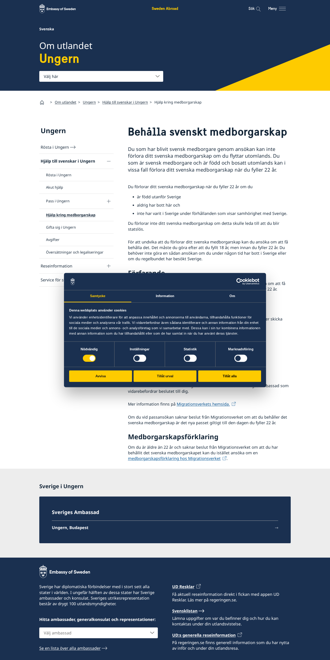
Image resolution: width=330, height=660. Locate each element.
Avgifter (52, 239)
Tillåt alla (230, 376)
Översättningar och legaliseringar (74, 252)
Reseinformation (56, 266)
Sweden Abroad (165, 8)
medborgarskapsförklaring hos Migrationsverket (174, 458)
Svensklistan (185, 611)
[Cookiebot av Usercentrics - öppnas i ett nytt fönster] (241, 281)
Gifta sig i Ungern (61, 227)
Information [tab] (165, 296)
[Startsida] (43, 102)
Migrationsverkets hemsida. (203, 404)
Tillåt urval (165, 376)
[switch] (139, 358)
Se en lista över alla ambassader (70, 648)
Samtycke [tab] (98, 296)
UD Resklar (183, 586)
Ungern (89, 102)
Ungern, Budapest (70, 527)
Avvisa (100, 376)
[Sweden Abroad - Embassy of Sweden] (61, 8)
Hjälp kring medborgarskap (70, 214)
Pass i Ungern (58, 201)
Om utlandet (65, 102)
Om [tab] (232, 296)
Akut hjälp (54, 187)
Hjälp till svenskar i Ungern (125, 102)
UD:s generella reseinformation (204, 635)
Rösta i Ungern (55, 147)
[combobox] (101, 76)
